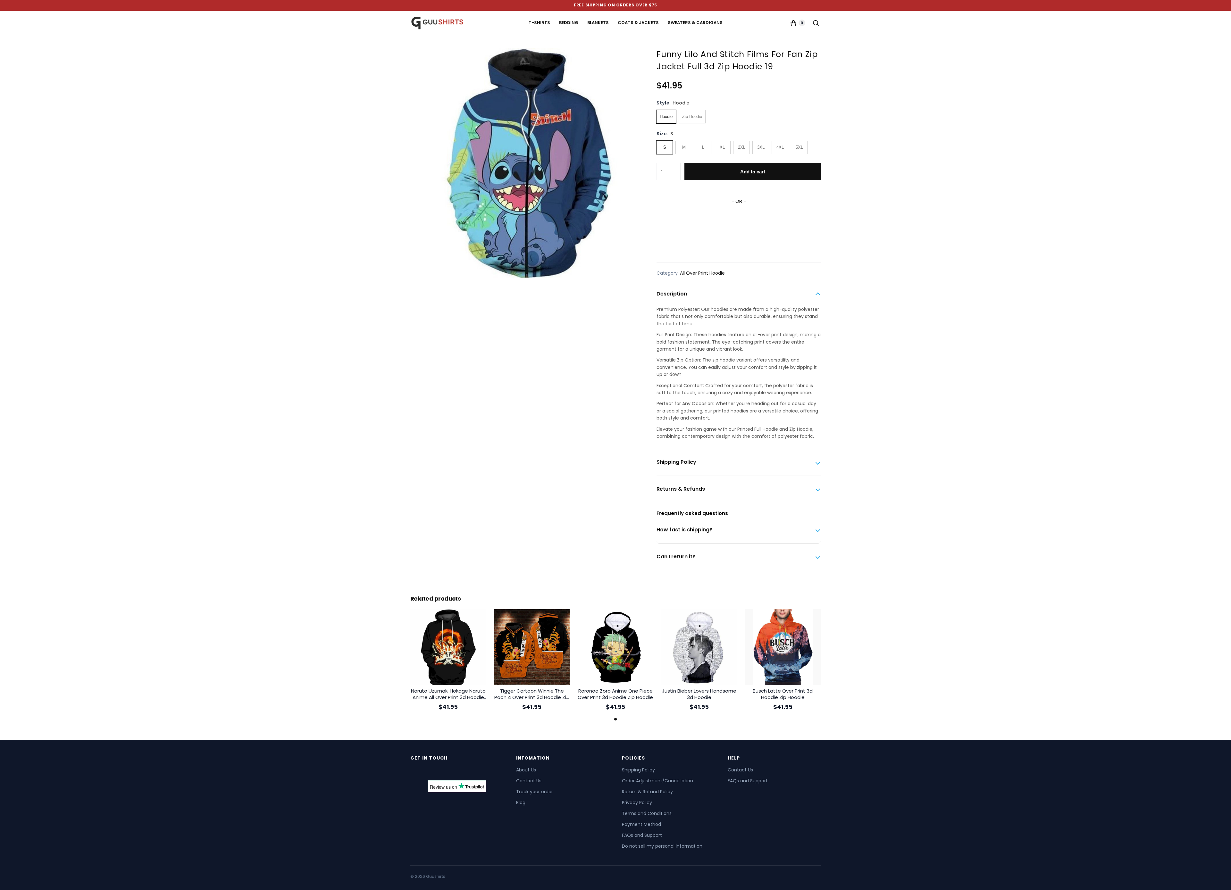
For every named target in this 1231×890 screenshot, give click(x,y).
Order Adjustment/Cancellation (657, 781)
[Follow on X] (427, 771)
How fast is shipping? (684, 529)
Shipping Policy (676, 462)
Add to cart (752, 171)
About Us (526, 770)
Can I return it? (676, 556)
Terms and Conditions (647, 813)
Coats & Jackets (638, 23)
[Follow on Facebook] (416, 771)
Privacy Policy (637, 802)
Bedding (568, 23)
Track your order (534, 791)
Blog (520, 802)
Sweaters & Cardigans (695, 23)
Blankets (598, 23)
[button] (615, 719)
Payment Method (641, 824)
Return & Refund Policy (647, 791)
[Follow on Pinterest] (450, 771)
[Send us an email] (439, 771)
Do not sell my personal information (662, 846)
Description (672, 293)
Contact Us (528, 781)
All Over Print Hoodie (702, 273)
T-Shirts (539, 23)
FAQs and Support (642, 835)
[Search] (815, 23)
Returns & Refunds (681, 489)
